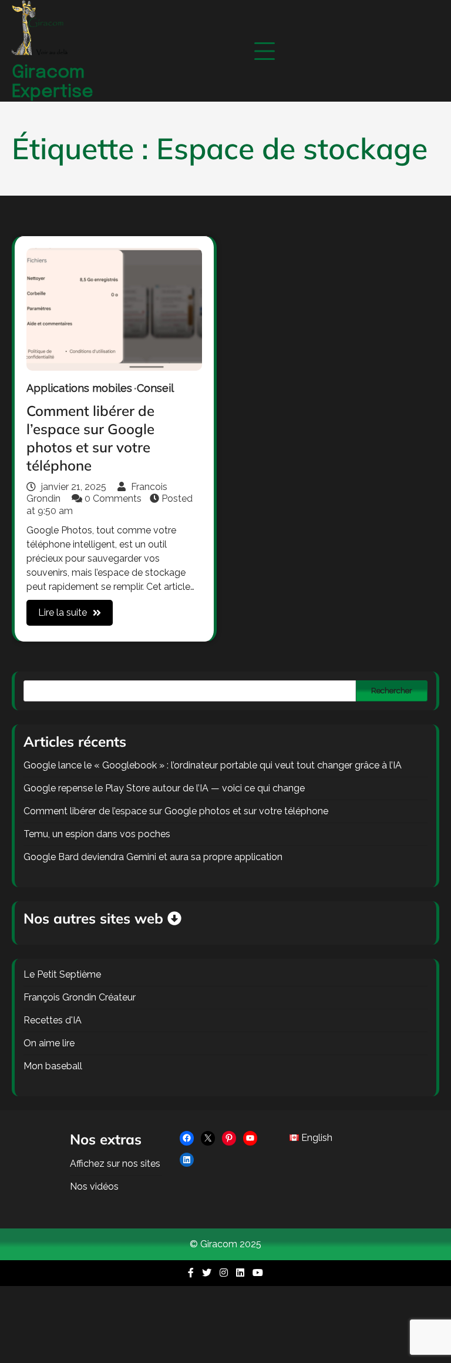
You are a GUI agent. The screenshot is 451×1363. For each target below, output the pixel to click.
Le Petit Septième (62, 974)
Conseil (155, 388)
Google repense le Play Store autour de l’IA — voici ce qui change (164, 788)
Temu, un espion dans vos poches (96, 834)
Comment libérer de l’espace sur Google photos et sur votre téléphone (90, 438)
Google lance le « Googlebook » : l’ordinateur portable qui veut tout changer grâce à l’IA (212, 765)
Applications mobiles (79, 388)
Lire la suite (62, 612)
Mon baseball (52, 1066)
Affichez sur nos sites (115, 1163)
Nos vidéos (94, 1186)
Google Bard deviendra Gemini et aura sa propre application (152, 856)
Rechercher (391, 690)
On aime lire (49, 1043)
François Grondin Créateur (79, 997)
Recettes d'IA (52, 1020)
